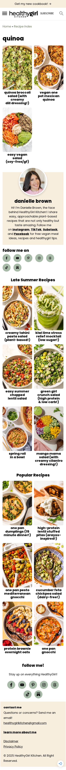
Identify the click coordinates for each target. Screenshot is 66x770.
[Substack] (17, 268)
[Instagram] (39, 258)
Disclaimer (11, 741)
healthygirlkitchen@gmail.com (25, 723)
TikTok (36, 229)
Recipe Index (23, 26)
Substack (50, 229)
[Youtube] (17, 258)
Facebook (21, 234)
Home (7, 26)
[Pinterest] (28, 258)
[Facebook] (7, 258)
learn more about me (20, 732)
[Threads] (50, 258)
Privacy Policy (13, 747)
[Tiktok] (7, 268)
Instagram (20, 229)
